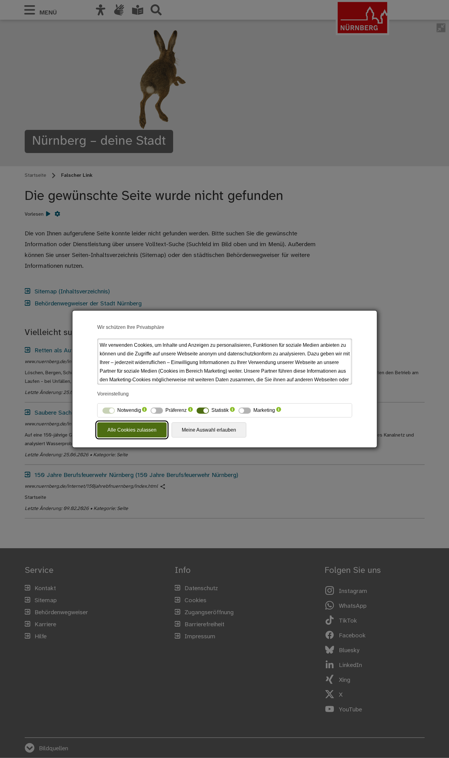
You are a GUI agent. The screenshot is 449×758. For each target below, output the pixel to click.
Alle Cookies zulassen (131, 430)
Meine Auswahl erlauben (209, 430)
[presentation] (144, 410)
